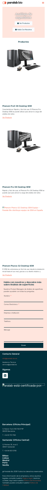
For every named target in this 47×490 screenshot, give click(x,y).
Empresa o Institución (11, 313)
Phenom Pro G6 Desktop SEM (16, 187)
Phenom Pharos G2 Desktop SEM (18, 266)
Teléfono (7, 321)
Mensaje (7, 330)
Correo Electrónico (11, 304)
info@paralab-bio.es (9, 358)
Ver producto (7, 117)
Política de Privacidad (32, 480)
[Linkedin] (5, 375)
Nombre (7, 296)
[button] (43, 2)
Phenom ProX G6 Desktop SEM (17, 106)
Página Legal (27, 478)
